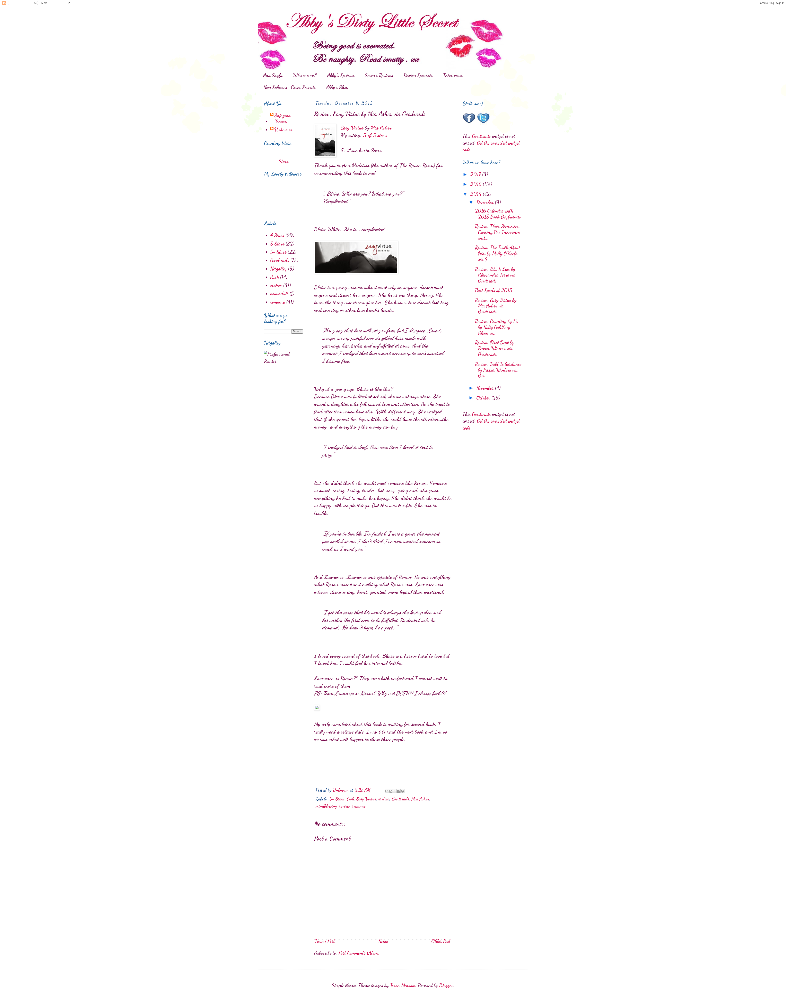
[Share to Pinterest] (402, 791)
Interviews (453, 75)
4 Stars (277, 235)
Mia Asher (381, 127)
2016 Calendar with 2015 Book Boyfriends (498, 214)
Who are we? (305, 75)
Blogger (446, 985)
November (485, 388)
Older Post (441, 941)
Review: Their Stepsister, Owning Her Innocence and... (497, 232)
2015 (476, 194)
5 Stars (277, 244)
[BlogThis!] (391, 791)
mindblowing (326, 806)
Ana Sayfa (272, 75)
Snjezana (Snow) (282, 118)
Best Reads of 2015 (493, 290)
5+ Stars (337, 798)
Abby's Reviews (341, 75)
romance (359, 806)
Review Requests (418, 75)
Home (383, 941)
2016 (476, 184)
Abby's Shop (337, 87)
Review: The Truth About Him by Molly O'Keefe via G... (497, 253)
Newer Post (325, 941)
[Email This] (387, 791)
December (485, 202)
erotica (384, 798)
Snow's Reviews (379, 75)
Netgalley (278, 269)
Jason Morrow (402, 985)
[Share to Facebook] (398, 791)
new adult (279, 294)
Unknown (283, 130)
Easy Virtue (352, 127)
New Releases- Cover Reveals (289, 87)
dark (274, 277)
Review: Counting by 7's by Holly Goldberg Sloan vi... (496, 327)
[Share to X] (395, 791)
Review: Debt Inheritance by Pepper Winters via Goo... (498, 370)
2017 (476, 174)
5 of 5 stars (375, 135)
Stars (284, 161)
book (350, 798)
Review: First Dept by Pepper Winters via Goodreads (494, 348)
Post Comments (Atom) (359, 953)
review (344, 806)
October (483, 398)
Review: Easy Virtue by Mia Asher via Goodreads (495, 306)
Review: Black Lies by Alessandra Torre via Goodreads (495, 275)
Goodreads (400, 798)
